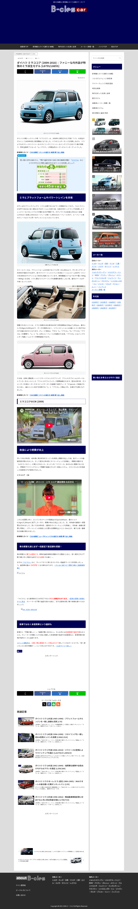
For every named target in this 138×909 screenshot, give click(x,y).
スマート (114, 883)
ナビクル (75, 160)
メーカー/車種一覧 (98, 289)
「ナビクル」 (27, 562)
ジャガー (101, 284)
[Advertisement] (69, 28)
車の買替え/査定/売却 (100, 113)
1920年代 (95, 302)
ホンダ (100, 263)
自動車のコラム (97, 108)
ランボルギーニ (114, 885)
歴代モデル (96, 98)
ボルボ (108, 284)
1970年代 (108, 305)
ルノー (94, 287)
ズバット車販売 (22, 643)
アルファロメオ (100, 278)
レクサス (116, 266)
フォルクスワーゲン (99, 272)
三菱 (117, 263)
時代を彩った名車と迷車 (101, 93)
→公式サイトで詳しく (64, 646)
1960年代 (100, 305)
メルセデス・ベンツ (112, 880)
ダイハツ (108, 266)
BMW (97, 275)
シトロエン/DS (116, 281)
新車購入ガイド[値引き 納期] (102, 73)
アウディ (103, 275)
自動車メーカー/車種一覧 (101, 103)
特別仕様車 (96, 88)
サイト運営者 (21, 885)
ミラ (20, 651)
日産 (106, 263)
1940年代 (112, 302)
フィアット (102, 287)
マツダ (112, 263)
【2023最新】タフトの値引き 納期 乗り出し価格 (47, 395)
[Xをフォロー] (44, 704)
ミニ (95, 284)
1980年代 (117, 305)
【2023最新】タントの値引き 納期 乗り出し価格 (47, 152)
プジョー (116, 284)
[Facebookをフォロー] (49, 704)
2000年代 (103, 308)
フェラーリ (112, 278)
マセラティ (105, 281)
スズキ (100, 266)
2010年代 (112, 308)
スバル (94, 266)
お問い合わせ (21, 895)
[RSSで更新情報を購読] (58, 704)
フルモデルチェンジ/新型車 (102, 78)
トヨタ (94, 263)
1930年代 (103, 302)
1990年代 (95, 308)
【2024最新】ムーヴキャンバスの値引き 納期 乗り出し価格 (51, 536)
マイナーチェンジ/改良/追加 (102, 83)
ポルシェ (111, 275)
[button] (120, 58)
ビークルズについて (23, 890)
